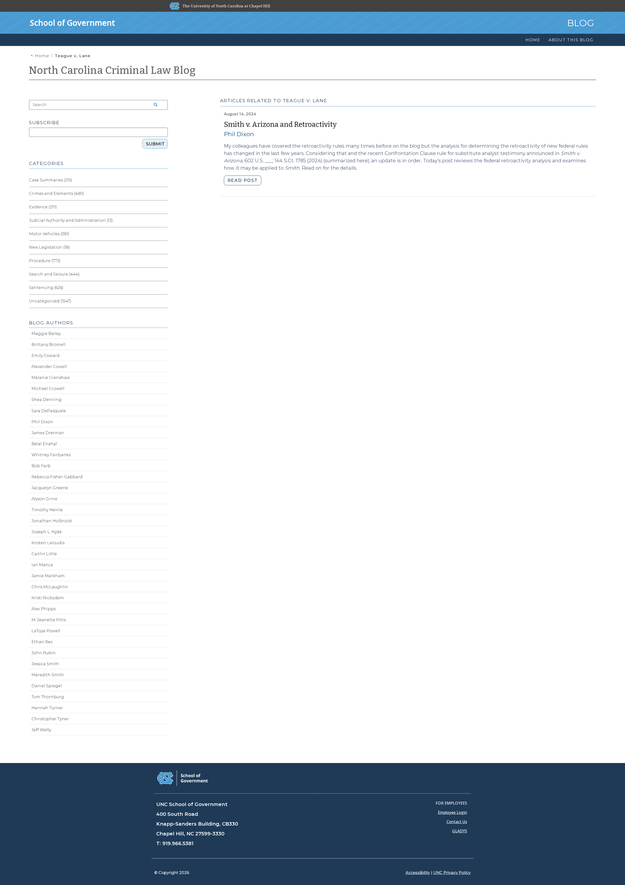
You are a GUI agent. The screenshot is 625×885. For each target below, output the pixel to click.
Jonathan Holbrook (51, 521)
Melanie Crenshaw (50, 377)
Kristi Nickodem (47, 598)
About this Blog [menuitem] (571, 40)
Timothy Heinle (47, 510)
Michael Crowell (47, 388)
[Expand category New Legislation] (164, 247)
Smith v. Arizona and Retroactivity (280, 124)
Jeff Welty (41, 730)
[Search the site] (154, 105)
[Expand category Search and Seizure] (164, 274)
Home (42, 55)
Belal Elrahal (44, 444)
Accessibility (418, 872)
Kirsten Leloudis (47, 543)
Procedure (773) (45, 260)
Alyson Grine (44, 499)
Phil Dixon (239, 134)
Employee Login (452, 812)
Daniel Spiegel (46, 686)
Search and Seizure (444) (54, 274)
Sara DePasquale (48, 411)
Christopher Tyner (50, 719)
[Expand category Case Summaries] (164, 180)
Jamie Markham (48, 576)
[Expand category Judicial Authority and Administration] (164, 220)
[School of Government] (182, 777)
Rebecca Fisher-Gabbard (57, 477)
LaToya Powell (45, 631)
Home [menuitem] (533, 40)
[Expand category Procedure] (164, 260)
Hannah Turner (47, 708)
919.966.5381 (177, 843)
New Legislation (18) (49, 247)
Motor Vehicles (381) (49, 234)
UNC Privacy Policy (452, 872)
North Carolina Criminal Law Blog (112, 70)
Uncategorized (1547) (50, 301)
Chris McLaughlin (49, 587)
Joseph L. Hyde (46, 532)
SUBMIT (155, 144)
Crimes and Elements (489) (56, 193)
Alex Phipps (43, 609)
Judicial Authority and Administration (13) (71, 220)
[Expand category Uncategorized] (164, 301)
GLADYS (459, 831)
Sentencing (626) (46, 287)
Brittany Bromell (48, 344)
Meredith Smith (47, 675)
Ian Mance (42, 565)
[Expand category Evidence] (164, 207)
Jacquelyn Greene (49, 488)
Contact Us (457, 821)
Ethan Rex (41, 642)
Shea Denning (46, 399)
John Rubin (43, 653)
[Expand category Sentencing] (164, 287)
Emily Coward (45, 355)
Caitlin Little (44, 554)
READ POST (243, 180)
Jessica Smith (45, 664)
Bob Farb (41, 466)
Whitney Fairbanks (51, 455)
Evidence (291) (43, 207)
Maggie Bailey (46, 333)
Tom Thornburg (47, 697)
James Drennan (47, 433)
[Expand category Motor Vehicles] (164, 234)
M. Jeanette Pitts (48, 620)
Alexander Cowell (49, 366)
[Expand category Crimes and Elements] (164, 193)
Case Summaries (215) (50, 180)
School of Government (72, 22)
